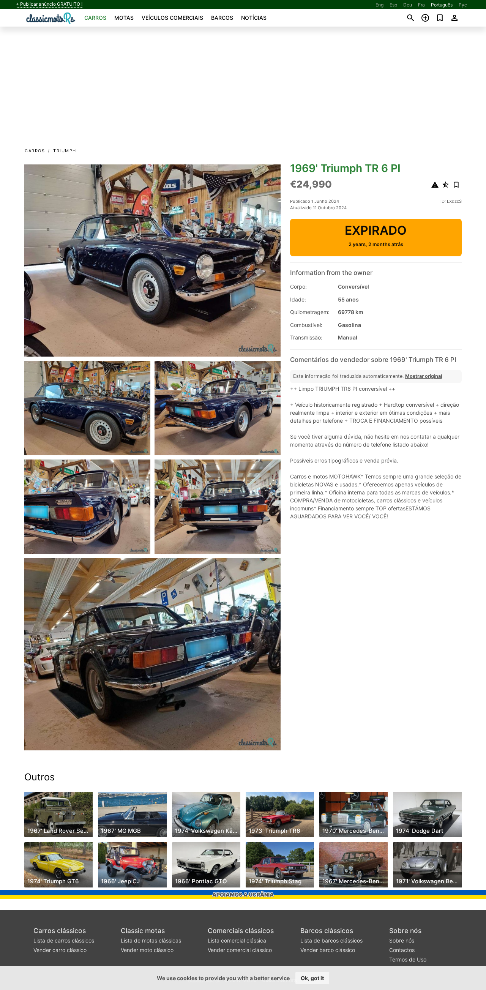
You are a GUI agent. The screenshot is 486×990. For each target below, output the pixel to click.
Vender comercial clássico (240, 950)
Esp (393, 5)
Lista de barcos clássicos (331, 940)
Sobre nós (405, 931)
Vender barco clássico (327, 950)
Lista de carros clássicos (63, 940)
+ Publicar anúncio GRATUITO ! (49, 4)
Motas (124, 17)
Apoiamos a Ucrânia (243, 894)
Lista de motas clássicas (151, 940)
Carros (95, 17)
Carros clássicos (59, 931)
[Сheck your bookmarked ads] (439, 18)
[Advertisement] (243, 89)
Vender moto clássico (147, 950)
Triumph (64, 150)
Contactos (402, 950)
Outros (39, 777)
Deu (407, 5)
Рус (463, 5)
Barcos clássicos (326, 931)
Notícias (254, 17)
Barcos (222, 17)
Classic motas (143, 931)
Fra (421, 5)
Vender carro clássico (60, 950)
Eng (379, 5)
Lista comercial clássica (237, 940)
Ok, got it (312, 978)
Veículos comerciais (172, 17)
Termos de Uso (407, 959)
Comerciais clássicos (241, 931)
